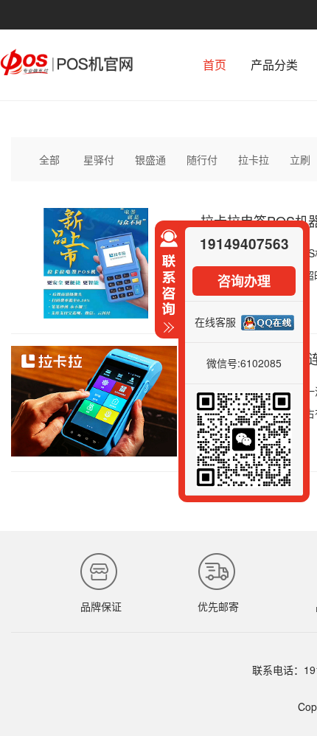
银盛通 (150, 159)
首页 (214, 64)
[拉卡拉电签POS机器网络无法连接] (94, 314)
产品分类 (274, 64)
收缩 (166, 287)
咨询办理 (244, 281)
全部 (49, 159)
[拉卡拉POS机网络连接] (94, 452)
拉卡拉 (253, 159)
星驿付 (98, 159)
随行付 (202, 159)
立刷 (300, 159)
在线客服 (215, 321)
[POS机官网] (66, 70)
